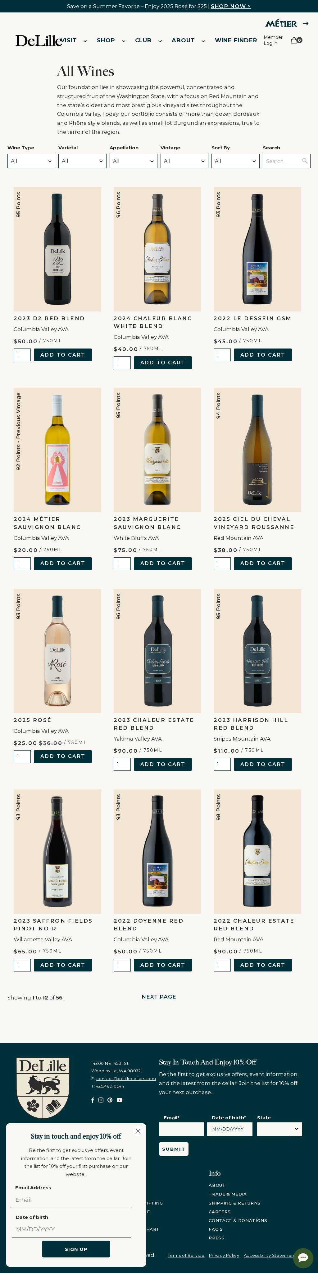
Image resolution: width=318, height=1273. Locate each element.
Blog (119, 1220)
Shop (106, 40)
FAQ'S (216, 1229)
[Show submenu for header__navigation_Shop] (123, 40)
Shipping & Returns (235, 1202)
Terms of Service (186, 1255)
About (183, 40)
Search (271, 148)
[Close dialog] (138, 1131)
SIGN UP (76, 1249)
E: (123, 1078)
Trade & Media (228, 1193)
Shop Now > (231, 6)
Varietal (68, 148)
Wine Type (20, 148)
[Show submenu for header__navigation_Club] (160, 40)
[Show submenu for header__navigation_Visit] (85, 40)
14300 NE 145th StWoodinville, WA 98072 (116, 1067)
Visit (69, 40)
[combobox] (273, 1131)
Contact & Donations (238, 1220)
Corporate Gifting (137, 1202)
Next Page (159, 997)
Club (143, 40)
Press (216, 1237)
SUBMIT (173, 1149)
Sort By (220, 148)
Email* (171, 1118)
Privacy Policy (224, 1255)
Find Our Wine (131, 1211)
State (264, 1118)
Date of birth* (229, 1118)
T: (107, 1085)
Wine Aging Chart (136, 1229)
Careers (220, 1211)
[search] (305, 161)
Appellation (124, 148)
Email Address (33, 1188)
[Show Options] (296, 1129)
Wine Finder (236, 40)
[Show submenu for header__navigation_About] (203, 40)
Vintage (170, 148)
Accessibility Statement (270, 1255)
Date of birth (32, 1217)
